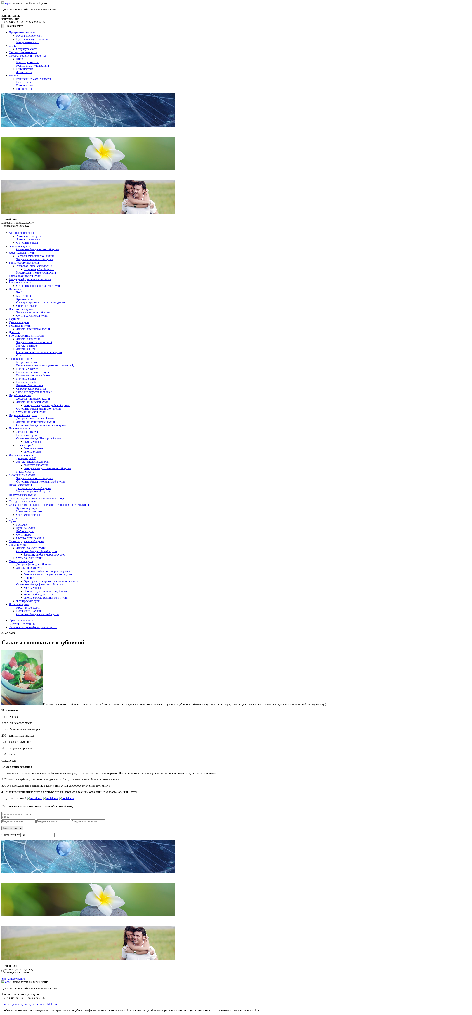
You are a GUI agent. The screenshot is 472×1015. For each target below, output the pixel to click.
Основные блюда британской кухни (39, 285)
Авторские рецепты (21, 232)
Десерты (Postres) (27, 431)
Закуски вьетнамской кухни (33, 312)
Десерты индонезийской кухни (35, 418)
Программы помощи (22, 32)
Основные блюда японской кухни (37, 614)
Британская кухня (20, 282)
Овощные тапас (34, 448)
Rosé (19, 292)
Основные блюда (27, 242)
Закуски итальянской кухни (33, 461)
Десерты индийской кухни (33, 398)
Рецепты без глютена (29, 385)
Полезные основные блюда (33, 375)
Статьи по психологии (23, 52)
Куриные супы (25, 528)
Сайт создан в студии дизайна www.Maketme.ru (31, 1004)
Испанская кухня (19, 428)
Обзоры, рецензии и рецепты (27, 55)
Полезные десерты (28, 368)
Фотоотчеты (24, 72)
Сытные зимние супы (30, 537)
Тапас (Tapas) (24, 445)
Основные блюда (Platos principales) (38, 438)
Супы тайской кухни (29, 557)
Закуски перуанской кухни (33, 491)
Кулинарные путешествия (32, 65)
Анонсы (14, 75)
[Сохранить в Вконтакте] (34, 798)
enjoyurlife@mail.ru (13, 978)
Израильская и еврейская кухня (36, 272)
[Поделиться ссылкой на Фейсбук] (66, 798)
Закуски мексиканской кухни (34, 478)
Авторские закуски (28, 239)
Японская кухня (19, 604)
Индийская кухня (20, 395)
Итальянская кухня (21, 455)
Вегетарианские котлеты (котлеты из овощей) (45, 365)
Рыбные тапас (32, 451)
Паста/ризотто (25, 471)
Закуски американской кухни (34, 259)
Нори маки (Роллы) (28, 610)
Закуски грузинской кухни (33, 328)
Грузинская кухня (20, 325)
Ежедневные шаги (27, 42)
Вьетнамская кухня (21, 309)
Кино (19, 58)
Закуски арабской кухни (39, 269)
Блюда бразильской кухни (25, 275)
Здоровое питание (20, 358)
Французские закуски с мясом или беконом (51, 581)
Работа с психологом (29, 35)
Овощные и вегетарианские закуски (39, 352)
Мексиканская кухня (22, 474)
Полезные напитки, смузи (32, 372)
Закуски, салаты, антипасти (26, 335)
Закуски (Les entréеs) (29, 567)
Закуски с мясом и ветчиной (34, 342)
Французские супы (28, 601)
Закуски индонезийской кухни (35, 421)
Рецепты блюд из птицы (39, 594)
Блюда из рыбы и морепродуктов (44, 554)
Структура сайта (26, 49)
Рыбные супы (25, 531)
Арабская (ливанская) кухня (34, 265)
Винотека (15, 289)
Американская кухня (22, 252)
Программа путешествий (32, 39)
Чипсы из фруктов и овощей (34, 392)
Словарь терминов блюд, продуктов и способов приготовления (49, 504)
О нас (12, 45)
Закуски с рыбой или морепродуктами (48, 571)
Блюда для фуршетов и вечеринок (30, 279)
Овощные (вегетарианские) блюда (45, 591)
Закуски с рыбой (26, 348)
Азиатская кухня (19, 246)
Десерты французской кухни (34, 564)
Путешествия (24, 68)
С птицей (30, 577)
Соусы (13, 518)
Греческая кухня (19, 322)
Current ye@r (10, 834)
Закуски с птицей (27, 345)
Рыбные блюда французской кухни (46, 597)
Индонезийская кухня (23, 415)
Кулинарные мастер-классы (33, 78)
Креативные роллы (28, 607)
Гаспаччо (22, 524)
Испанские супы (26, 435)
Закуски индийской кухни (32, 401)
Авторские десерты (28, 236)
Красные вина (25, 299)
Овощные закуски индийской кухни (47, 405)
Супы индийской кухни (31, 411)
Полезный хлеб (26, 382)
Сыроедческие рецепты (31, 388)
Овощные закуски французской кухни (48, 574)
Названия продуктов (29, 511)
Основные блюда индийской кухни (38, 408)
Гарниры (14, 319)
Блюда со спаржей (27, 362)
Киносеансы (24, 88)
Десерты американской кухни (35, 255)
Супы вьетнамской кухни (32, 315)
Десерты (14, 332)
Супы (12, 521)
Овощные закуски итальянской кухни (47, 468)
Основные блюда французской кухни (39, 584)
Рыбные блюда (33, 441)
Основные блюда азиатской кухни (37, 249)
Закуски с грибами (28, 338)
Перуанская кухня (20, 484)
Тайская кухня (18, 544)
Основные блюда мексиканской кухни (40, 481)
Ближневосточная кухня (24, 262)
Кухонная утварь (26, 508)
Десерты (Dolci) (26, 458)
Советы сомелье (26, 305)
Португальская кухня (22, 494)
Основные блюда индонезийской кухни (41, 425)
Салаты (21, 355)
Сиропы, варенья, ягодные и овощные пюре (37, 498)
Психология (23, 82)
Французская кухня (21, 561)
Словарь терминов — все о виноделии (40, 302)
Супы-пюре (23, 534)
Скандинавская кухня (22, 501)
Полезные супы (26, 378)
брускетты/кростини (36, 464)
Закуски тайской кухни (31, 547)
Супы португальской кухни (26, 541)
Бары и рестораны (27, 62)
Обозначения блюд (28, 514)
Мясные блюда (33, 587)
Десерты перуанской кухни (33, 488)
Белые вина (23, 295)
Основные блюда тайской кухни (36, 551)
